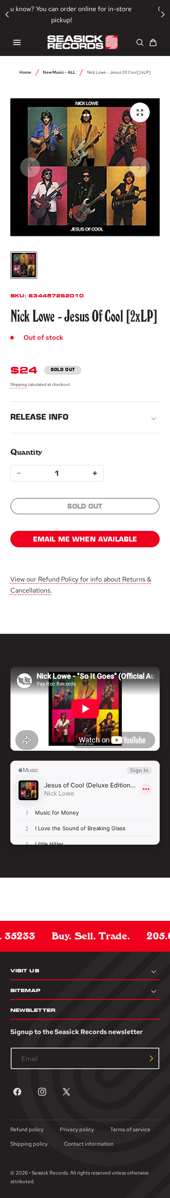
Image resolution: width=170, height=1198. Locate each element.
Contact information (88, 1143)
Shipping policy (28, 1143)
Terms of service (130, 1129)
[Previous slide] (30, 167)
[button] (17, 42)
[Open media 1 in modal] (140, 112)
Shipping (18, 384)
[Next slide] (140, 167)
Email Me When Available (85, 539)
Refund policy (26, 1129)
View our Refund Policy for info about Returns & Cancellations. (80, 585)
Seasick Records (50, 1173)
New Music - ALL (59, 72)
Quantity (26, 452)
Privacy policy (77, 1129)
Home (25, 72)
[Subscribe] (151, 1058)
